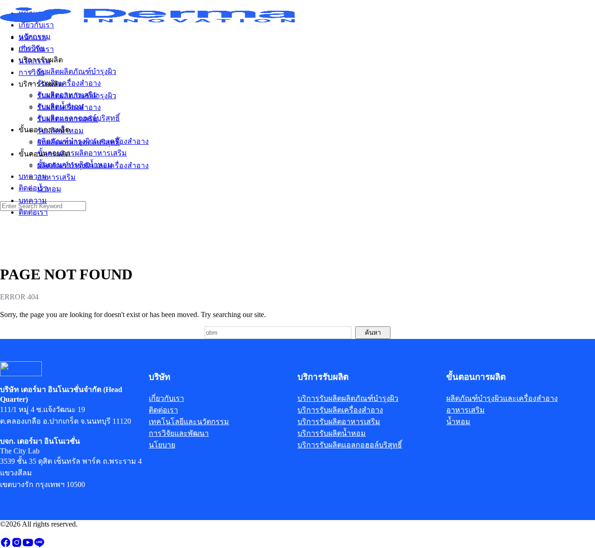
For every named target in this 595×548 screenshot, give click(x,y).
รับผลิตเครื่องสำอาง (69, 107)
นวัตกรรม (35, 61)
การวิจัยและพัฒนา (179, 433)
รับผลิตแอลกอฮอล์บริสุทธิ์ (78, 142)
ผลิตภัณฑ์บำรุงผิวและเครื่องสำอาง (93, 165)
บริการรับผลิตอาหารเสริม (339, 422)
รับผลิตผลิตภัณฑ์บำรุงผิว (76, 96)
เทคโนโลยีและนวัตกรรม (189, 422)
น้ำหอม (49, 189)
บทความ (33, 200)
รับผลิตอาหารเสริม (67, 119)
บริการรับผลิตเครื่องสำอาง (340, 410)
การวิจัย (31, 72)
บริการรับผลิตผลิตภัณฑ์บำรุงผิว (348, 398)
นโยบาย (162, 445)
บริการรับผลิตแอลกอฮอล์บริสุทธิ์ (350, 445)
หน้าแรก (32, 37)
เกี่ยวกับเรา (36, 49)
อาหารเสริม (56, 177)
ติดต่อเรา (33, 212)
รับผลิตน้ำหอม (60, 131)
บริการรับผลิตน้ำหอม (332, 433)
